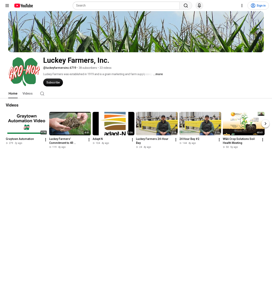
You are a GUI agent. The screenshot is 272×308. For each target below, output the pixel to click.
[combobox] (127, 5)
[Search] (185, 6)
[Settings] (242, 5)
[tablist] (136, 93)
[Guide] (7, 5)
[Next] (265, 124)
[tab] (13, 93)
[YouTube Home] (23, 5)
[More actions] (46, 140)
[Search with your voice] (199, 6)
